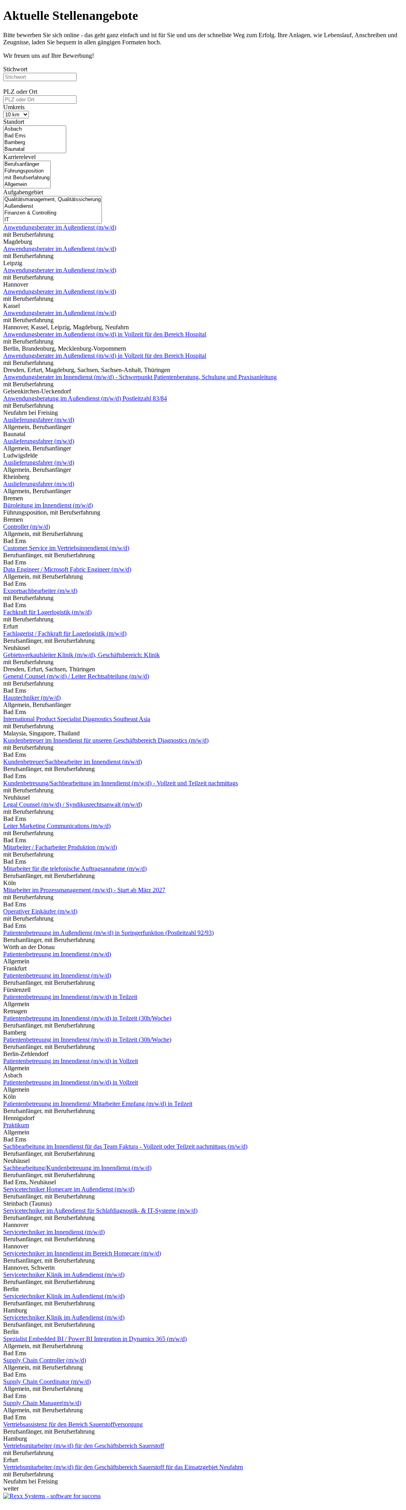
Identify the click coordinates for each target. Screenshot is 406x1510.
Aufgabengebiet (23, 192)
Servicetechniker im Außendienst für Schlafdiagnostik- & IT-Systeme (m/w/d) (100, 1210)
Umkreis (14, 107)
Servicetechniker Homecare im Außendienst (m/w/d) (68, 1189)
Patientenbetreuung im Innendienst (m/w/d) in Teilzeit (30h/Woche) (87, 1018)
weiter (11, 1488)
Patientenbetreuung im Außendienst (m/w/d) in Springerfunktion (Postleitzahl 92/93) (108, 932)
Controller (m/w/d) (26, 526)
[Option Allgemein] (27, 184)
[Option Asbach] (35, 129)
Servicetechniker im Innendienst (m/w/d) (54, 1232)
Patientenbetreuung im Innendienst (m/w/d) (57, 954)
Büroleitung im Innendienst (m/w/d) (48, 505)
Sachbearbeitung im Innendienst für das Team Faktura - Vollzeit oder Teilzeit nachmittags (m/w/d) (125, 1146)
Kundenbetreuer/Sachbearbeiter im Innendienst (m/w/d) (72, 761)
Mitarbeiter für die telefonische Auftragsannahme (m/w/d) (75, 868)
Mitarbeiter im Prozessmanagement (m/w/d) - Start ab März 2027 (84, 890)
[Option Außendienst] (53, 206)
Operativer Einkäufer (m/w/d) (40, 911)
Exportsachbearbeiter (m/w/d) (40, 590)
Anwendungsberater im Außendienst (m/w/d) (59, 227)
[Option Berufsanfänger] (27, 164)
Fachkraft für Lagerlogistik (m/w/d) (47, 612)
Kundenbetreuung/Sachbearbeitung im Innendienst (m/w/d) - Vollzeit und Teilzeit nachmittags (120, 783)
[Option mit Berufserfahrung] (27, 178)
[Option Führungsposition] (27, 171)
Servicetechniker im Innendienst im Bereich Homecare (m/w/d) (82, 1253)
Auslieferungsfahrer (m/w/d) (38, 419)
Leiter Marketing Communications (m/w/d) (57, 825)
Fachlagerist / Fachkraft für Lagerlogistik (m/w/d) (64, 633)
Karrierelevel (19, 157)
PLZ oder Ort (20, 91)
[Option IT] (53, 220)
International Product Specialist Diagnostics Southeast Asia (76, 719)
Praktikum (16, 1125)
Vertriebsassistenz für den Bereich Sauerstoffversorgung (73, 1424)
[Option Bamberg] (35, 142)
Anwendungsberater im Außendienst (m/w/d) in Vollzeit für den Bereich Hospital (104, 334)
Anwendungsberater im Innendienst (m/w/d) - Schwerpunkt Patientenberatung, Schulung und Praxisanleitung (140, 377)
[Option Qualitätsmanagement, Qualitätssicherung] (53, 199)
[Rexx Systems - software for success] (52, 1496)
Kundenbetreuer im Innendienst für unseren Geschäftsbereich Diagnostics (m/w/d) (106, 740)
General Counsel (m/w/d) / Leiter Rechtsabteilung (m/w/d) (76, 676)
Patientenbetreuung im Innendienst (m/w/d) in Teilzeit (70, 996)
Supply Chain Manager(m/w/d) (42, 1403)
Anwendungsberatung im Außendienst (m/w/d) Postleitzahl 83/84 (85, 398)
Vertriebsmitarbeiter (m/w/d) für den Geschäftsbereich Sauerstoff (83, 1445)
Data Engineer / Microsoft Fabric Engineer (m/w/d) (67, 569)
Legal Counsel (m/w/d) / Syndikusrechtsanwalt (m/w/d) (72, 804)
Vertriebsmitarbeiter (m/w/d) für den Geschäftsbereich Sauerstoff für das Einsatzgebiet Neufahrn (123, 1467)
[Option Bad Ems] (35, 136)
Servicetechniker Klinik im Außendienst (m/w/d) (63, 1274)
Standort (13, 121)
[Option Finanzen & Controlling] (53, 213)
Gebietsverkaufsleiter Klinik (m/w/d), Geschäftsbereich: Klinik (81, 654)
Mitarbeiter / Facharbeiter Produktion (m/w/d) (60, 847)
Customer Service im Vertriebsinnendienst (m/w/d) (66, 548)
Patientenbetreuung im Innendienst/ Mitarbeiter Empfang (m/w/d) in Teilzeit (97, 1103)
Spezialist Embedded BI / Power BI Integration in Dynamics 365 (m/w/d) (95, 1338)
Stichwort (15, 69)
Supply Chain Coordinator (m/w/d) (47, 1381)
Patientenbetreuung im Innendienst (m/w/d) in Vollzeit (70, 1061)
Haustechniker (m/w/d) (32, 697)
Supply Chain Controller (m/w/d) (44, 1360)
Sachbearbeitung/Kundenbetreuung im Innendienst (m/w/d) (77, 1167)
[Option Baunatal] (35, 149)
